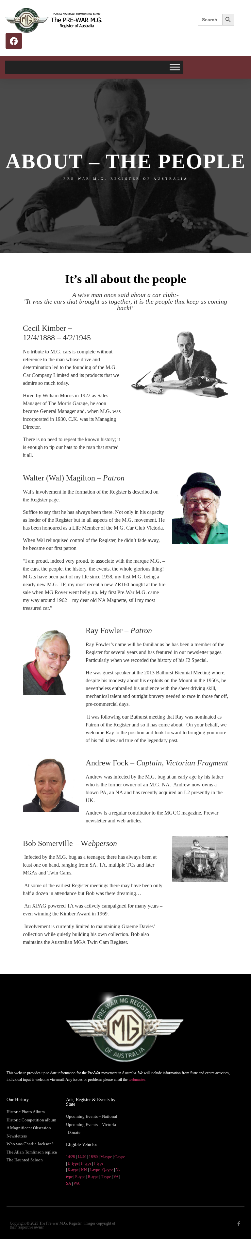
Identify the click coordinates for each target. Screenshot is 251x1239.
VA (115, 1176)
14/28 (70, 1157)
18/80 (93, 1157)
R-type (93, 1176)
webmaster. (137, 1079)
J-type (98, 1163)
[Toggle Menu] (175, 67)
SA (68, 1183)
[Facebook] (14, 41)
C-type (119, 1157)
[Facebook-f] (238, 1223)
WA (77, 1183)
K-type (73, 1170)
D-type (73, 1163)
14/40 (81, 1157)
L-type (95, 1170)
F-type (86, 1163)
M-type (106, 1157)
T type (106, 1176)
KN (84, 1170)
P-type (80, 1176)
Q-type (107, 1170)
